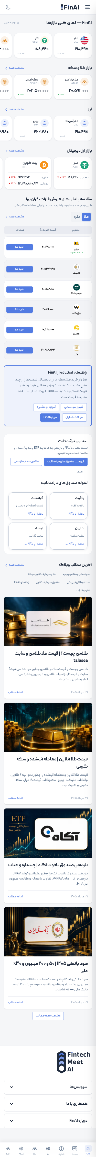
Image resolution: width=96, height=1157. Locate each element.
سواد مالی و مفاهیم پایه (76, 574)
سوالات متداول (74, 417)
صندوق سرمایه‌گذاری (48, 583)
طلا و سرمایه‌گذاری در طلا (42, 574)
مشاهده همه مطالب (48, 1016)
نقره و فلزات (83, 591)
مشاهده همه (16, 68)
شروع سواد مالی (73, 407)
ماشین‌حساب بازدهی (26, 461)
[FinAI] (70, 7)
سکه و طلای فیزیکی (78, 583)
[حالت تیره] (8, 7)
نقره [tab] (77, 216)
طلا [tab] (86, 216)
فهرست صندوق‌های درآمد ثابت (65, 461)
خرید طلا (19, 247)
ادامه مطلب (15, 692)
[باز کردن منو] (88, 7)
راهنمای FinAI (21, 583)
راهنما (80, 472)
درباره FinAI (50, 417)
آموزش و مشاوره (46, 407)
